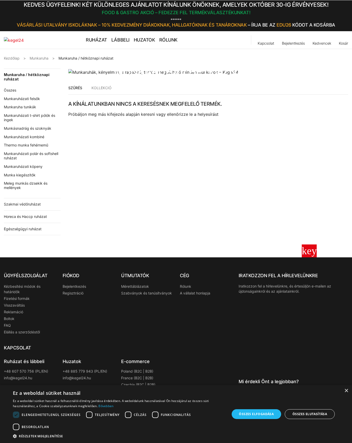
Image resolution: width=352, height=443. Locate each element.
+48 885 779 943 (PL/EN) (85, 371)
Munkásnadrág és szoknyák (27, 128)
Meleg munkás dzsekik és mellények (25, 185)
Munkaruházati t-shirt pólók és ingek (29, 117)
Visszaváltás (14, 305)
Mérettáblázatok (135, 286)
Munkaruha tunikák (20, 107)
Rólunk (185, 286)
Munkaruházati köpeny (23, 166)
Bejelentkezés (74, 286)
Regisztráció (73, 293)
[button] (346, 15)
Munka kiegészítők (20, 175)
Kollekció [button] (101, 88)
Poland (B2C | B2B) (137, 371)
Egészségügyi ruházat (22, 229)
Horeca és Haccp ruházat (25, 216)
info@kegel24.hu (18, 378)
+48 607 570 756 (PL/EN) (26, 371)
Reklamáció (13, 312)
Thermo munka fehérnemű (26, 145)
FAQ (7, 325)
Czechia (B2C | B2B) (138, 384)
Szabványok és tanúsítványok (146, 293)
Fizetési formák (17, 298)
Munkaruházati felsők (22, 98)
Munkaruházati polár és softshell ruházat (31, 155)
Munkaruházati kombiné (24, 137)
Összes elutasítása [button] (309, 414)
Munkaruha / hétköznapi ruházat (26, 76)
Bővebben (105, 406)
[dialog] (176, 414)
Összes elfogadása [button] (256, 414)
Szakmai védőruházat (22, 204)
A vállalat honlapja (195, 293)
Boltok (9, 318)
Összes (10, 90)
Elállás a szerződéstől (22, 332)
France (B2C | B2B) (137, 378)
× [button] (346, 391)
